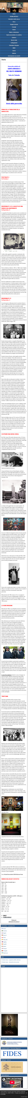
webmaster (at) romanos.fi (14, 921)
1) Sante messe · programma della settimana (11, 959)
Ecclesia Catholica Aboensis (8, 1)
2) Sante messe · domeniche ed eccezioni (10, 962)
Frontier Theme (24, 1096)
